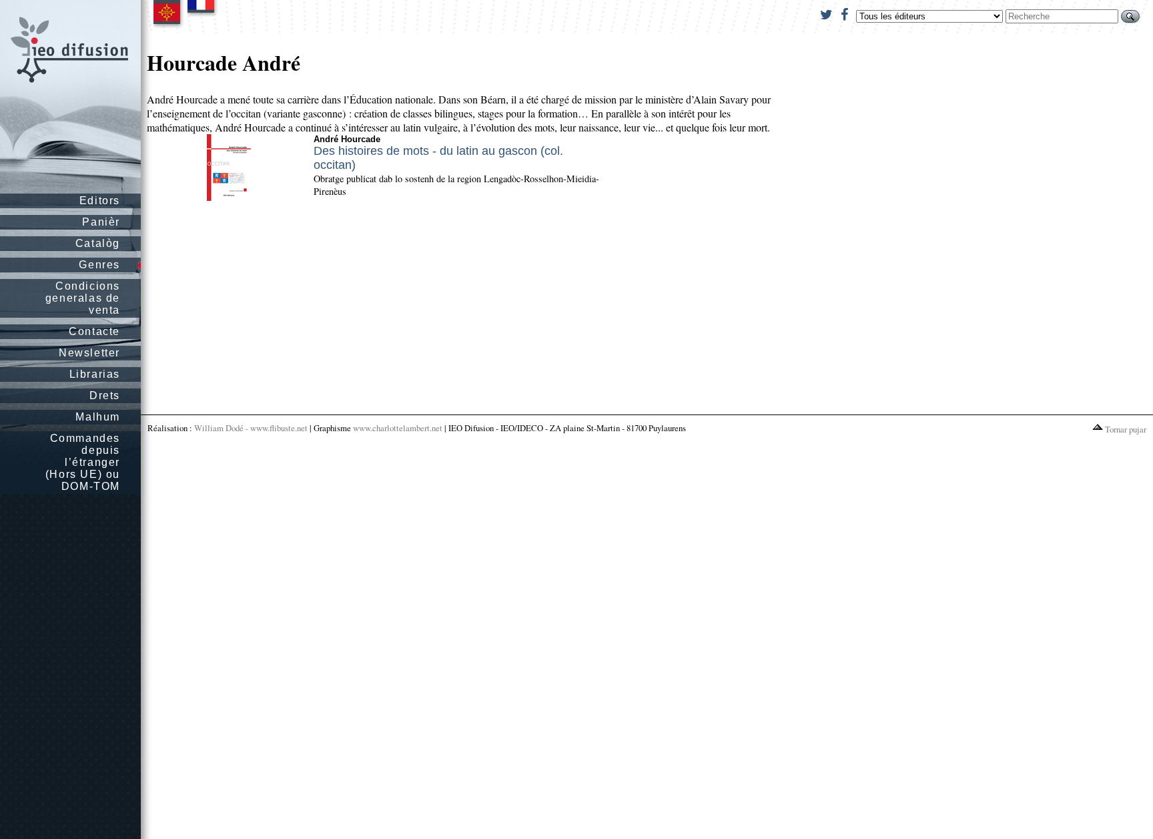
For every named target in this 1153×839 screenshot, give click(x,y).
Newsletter (89, 352)
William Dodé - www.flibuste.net (251, 428)
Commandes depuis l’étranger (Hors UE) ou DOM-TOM (82, 462)
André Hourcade (347, 139)
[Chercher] (1130, 16)
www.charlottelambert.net (397, 428)
